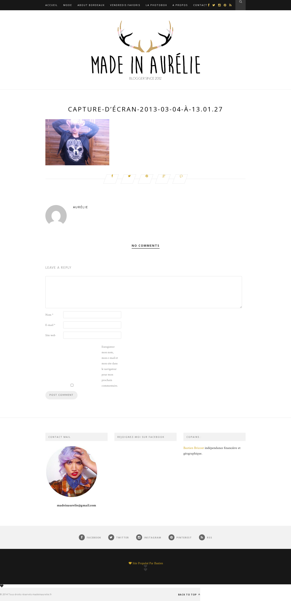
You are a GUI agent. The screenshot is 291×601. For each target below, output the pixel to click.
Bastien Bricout (193, 448)
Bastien (158, 563)
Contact (200, 5)
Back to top (187, 594)
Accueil (51, 5)
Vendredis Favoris (125, 5)
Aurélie (80, 207)
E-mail (50, 325)
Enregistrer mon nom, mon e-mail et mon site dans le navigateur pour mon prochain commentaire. (110, 366)
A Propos (180, 5)
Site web (50, 335)
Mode (67, 5)
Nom (49, 315)
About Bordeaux (91, 5)
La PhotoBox (156, 5)
